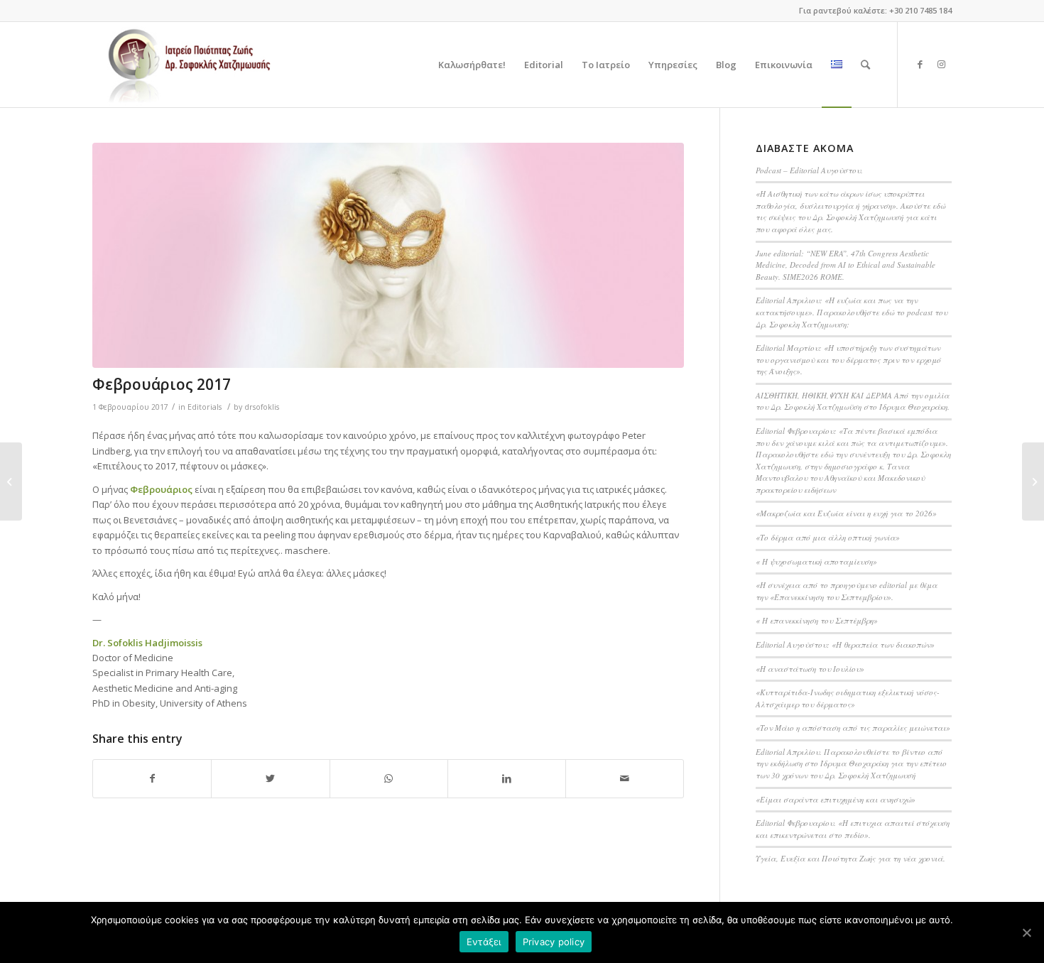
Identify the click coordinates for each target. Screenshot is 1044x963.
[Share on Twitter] (270, 778)
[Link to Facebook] (919, 64)
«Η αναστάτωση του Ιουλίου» (810, 668)
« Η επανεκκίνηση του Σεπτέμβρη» (817, 620)
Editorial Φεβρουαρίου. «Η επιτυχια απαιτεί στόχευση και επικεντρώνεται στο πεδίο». (853, 828)
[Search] (865, 64)
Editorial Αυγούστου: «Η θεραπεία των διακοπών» (845, 644)
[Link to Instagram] (941, 64)
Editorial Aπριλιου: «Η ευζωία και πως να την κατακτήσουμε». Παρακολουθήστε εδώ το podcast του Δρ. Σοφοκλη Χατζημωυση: (851, 312)
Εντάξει (484, 941)
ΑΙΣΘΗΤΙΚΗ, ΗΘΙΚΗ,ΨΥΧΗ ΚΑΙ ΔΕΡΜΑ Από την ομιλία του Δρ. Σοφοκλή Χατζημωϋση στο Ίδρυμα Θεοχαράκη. (853, 401)
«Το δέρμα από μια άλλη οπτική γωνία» (828, 537)
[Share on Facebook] (152, 778)
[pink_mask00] (388, 255)
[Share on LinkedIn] (506, 778)
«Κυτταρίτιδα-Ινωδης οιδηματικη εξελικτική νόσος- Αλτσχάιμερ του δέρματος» (848, 698)
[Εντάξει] (1026, 932)
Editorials (204, 407)
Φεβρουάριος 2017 (161, 384)
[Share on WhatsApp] (388, 778)
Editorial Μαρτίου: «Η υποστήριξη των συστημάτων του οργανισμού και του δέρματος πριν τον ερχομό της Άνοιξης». (848, 359)
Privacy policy (554, 941)
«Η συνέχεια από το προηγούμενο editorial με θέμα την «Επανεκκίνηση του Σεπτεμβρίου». (846, 591)
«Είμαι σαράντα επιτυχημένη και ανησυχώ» (835, 799)
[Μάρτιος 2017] (1033, 481)
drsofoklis (261, 407)
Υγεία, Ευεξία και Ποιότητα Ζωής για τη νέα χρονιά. (850, 858)
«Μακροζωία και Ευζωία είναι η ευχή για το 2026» (846, 513)
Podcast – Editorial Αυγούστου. (809, 170)
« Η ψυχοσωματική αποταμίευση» (816, 561)
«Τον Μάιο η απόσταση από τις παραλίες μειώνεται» (853, 727)
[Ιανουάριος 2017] (11, 481)
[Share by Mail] (624, 778)
